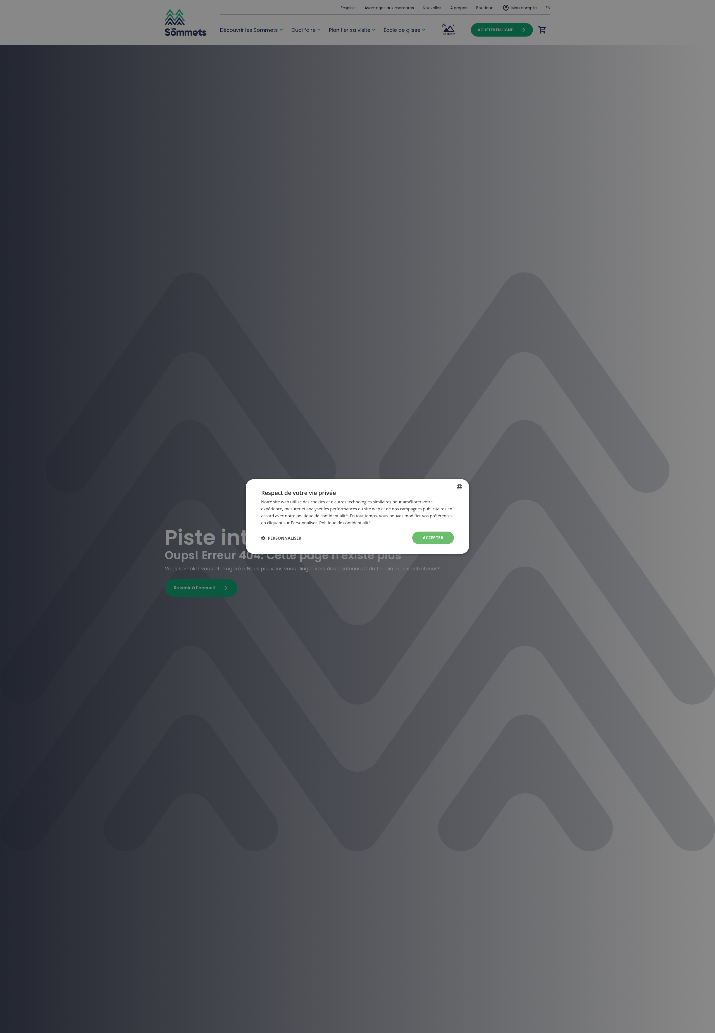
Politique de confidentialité (345, 522)
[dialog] (357, 516)
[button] (281, 538)
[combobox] (459, 486)
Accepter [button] (433, 537)
